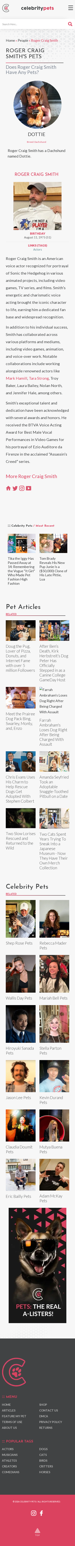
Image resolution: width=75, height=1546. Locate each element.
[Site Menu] (70, 7)
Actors (37, 249)
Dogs (43, 1449)
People (23, 40)
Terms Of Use (12, 1422)
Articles (8, 1410)
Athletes (9, 1460)
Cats (43, 1454)
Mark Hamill (16, 378)
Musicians (10, 1454)
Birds (43, 1460)
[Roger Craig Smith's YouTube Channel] (28, 487)
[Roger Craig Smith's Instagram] (21, 487)
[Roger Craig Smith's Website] (8, 487)
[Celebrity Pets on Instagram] (34, 1512)
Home (10, 40)
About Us (9, 1427)
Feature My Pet (14, 1416)
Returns (45, 1427)
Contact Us (48, 1410)
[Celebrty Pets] (37, 9)
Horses (44, 1472)
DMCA (43, 1416)
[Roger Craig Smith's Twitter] (15, 487)
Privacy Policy (50, 1422)
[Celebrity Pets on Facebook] (41, 1512)
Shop (43, 1404)
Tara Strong (39, 378)
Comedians (10, 1472)
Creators (9, 1466)
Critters (46, 1466)
